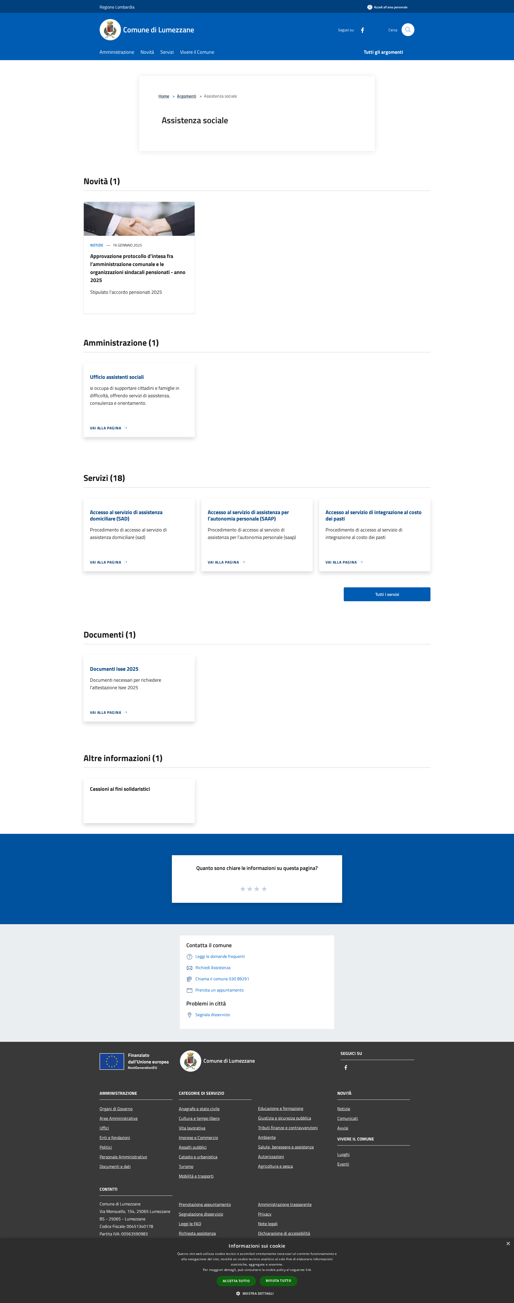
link (308, 1269)
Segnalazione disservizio (201, 1214)
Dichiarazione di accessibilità (284, 1233)
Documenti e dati (115, 1166)
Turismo (186, 1166)
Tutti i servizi (387, 594)
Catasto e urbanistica (198, 1157)
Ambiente (267, 1137)
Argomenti (186, 96)
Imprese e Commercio (198, 1137)
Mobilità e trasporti (196, 1176)
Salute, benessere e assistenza (286, 1147)
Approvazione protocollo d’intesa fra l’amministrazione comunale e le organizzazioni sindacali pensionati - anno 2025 (138, 268)
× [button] (508, 1244)
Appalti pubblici (193, 1147)
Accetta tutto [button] (236, 1281)
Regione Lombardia (117, 7)
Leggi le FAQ (190, 1223)
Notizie (96, 245)
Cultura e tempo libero (199, 1118)
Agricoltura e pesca (275, 1166)
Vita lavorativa (192, 1128)
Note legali (268, 1223)
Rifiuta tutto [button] (278, 1280)
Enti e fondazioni (115, 1137)
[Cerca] (408, 29)
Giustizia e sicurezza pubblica (284, 1118)
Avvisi (342, 1128)
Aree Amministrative (119, 1118)
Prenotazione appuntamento (205, 1204)
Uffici (104, 1128)
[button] (257, 1293)
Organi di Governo (116, 1108)
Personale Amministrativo (123, 1157)
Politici (106, 1147)
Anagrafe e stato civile (199, 1108)
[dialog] (257, 1270)
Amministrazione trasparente (285, 1204)
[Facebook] (360, 29)
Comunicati (347, 1118)
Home (163, 96)
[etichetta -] (264, 888)
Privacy (264, 1214)
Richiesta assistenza (197, 1233)
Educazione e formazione (280, 1108)
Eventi (343, 1164)
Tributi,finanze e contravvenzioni (288, 1127)
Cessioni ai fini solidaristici (120, 789)
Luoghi (343, 1154)
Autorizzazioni (271, 1156)
